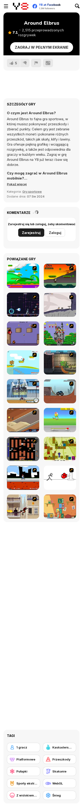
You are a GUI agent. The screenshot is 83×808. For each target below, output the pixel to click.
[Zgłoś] (36, 63)
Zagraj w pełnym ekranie (41, 47)
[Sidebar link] (6, 6)
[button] (17, 184)
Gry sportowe (32, 191)
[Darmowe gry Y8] (20, 6)
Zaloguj (55, 233)
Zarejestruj (31, 233)
